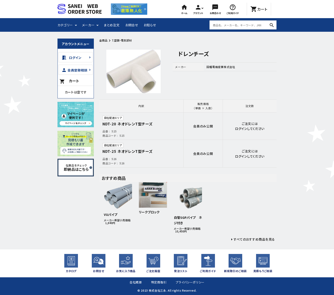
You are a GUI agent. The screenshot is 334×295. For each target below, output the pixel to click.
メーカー (88, 25)
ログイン (241, 128)
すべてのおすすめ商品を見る (254, 239)
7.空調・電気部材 (122, 40)
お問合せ (131, 25)
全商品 (103, 40)
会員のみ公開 (203, 126)
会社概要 (136, 282)
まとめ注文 (112, 25)
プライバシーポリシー (190, 282)
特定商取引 (159, 282)
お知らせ (150, 25)
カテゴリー (65, 25)
